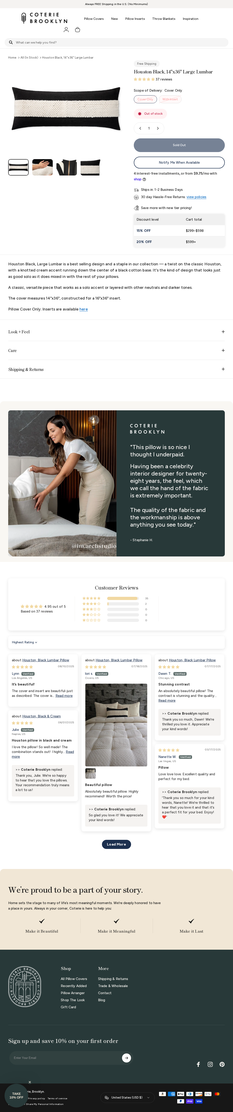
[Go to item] (18, 167)
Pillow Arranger (73, 993)
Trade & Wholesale (113, 986)
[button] (145, 79)
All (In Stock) (29, 57)
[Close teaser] (30, 1082)
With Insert (170, 99)
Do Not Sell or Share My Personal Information (36, 1104)
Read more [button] (64, 696)
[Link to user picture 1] (116, 725)
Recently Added (74, 986)
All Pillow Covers (74, 979)
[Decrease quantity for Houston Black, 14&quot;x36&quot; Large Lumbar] (139, 128)
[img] (22, 667)
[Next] (113, 116)
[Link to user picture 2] (90, 773)
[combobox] (116, 42)
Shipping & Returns (113, 979)
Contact (104, 993)
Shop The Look (73, 1000)
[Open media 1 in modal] (66, 108)
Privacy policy (36, 1098)
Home (12, 57)
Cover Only (145, 99)
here (83, 309)
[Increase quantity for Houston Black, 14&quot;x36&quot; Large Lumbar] (159, 128)
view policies (196, 197)
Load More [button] (116, 844)
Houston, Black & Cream (41, 716)
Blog (101, 1000)
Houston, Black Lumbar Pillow (45, 660)
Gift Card (68, 1007)
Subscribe (126, 1058)
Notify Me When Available (179, 162)
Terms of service (57, 1098)
